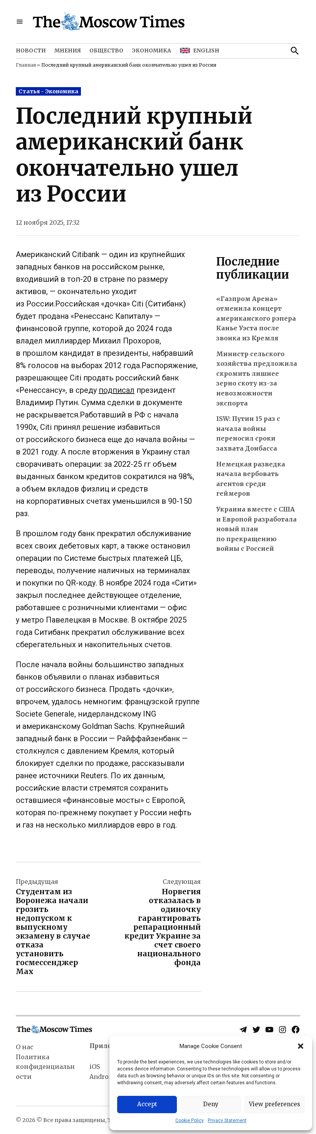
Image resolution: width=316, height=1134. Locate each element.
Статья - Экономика (48, 91)
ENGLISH (206, 50)
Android (102, 1076)
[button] (300, 1046)
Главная (26, 65)
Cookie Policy (189, 1120)
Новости (31, 50)
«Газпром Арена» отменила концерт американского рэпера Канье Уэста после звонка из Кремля (256, 318)
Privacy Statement (227, 1120)
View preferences (274, 1104)
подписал (116, 390)
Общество (106, 50)
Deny (211, 1104)
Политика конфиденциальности (45, 1066)
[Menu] (20, 22)
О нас (25, 1047)
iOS (94, 1066)
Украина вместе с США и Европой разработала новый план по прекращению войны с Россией (256, 528)
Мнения (67, 50)
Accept (147, 1104)
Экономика (151, 50)
